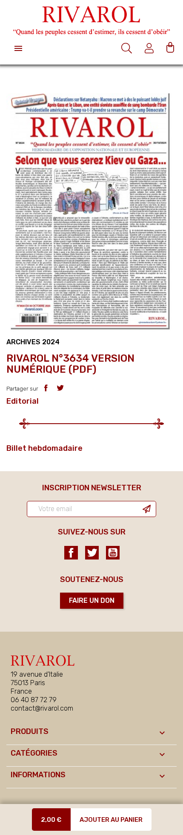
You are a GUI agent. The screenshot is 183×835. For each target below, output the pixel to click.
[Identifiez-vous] (150, 48)
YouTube (113, 552)
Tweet (60, 387)
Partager (45, 387)
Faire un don (91, 600)
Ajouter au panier (111, 820)
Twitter (92, 552)
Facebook (71, 552)
